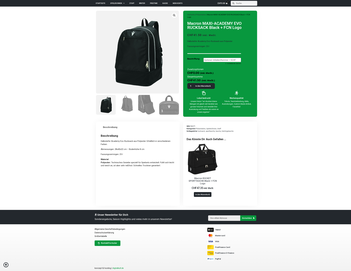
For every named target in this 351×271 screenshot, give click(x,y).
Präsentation (201, 15)
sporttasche (210, 131)
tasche (218, 131)
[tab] (110, 127)
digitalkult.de (118, 268)
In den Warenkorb (203, 86)
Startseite (100, 3)
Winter (142, 3)
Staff (131, 3)
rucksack (201, 131)
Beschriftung (193, 59)
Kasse (165, 3)
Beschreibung (110, 127)
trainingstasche (227, 131)
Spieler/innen (116, 3)
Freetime (154, 3)
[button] (138, 159)
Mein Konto (177, 3)
